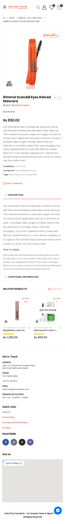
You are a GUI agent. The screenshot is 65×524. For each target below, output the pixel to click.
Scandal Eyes (31, 174)
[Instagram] (22, 442)
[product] (17, 310)
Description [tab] (15, 194)
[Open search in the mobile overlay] (38, 7)
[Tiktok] (14, 442)
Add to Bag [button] (25, 301)
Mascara (32, 170)
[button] (49, 289)
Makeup (23, 170)
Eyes (17, 170)
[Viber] (30, 442)
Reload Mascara (16, 174)
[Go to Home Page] (4, 18)
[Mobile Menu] (5, 7)
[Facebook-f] (5, 442)
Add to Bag (56, 301)
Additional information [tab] (23, 276)
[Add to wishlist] (29, 327)
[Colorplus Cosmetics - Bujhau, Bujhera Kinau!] (17, 7)
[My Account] (44, 7)
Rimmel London (20, 105)
